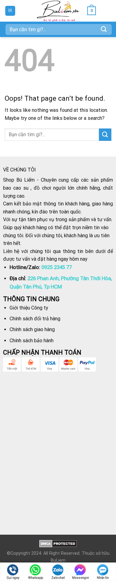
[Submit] (104, 29)
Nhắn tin (103, 577)
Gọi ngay (12, 577)
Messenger (80, 577)
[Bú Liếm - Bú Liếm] (58, 11)
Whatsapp (35, 577)
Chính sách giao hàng (32, 329)
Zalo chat (58, 577)
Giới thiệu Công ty (29, 308)
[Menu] (10, 11)
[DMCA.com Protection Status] (58, 543)
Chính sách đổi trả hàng (35, 319)
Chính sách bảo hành (32, 340)
